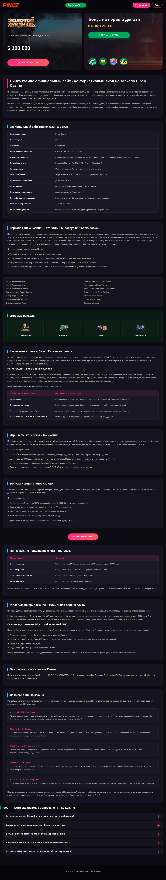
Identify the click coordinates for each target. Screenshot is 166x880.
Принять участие (28, 62)
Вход (157, 5)
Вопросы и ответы (91, 303)
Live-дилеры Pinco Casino (17, 299)
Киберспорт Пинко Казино (17, 296)
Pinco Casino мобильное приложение (99, 288)
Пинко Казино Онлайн (15, 281)
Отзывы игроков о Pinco (16, 303)
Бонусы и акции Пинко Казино (19, 292)
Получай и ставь (109, 35)
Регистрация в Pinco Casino (95, 285)
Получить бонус (83, 537)
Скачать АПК (74, 5)
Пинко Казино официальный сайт (98, 281)
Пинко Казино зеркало (15, 285)
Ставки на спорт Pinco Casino (96, 292)
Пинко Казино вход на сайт (17, 288)
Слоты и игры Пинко (92, 299)
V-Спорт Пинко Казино (93, 296)
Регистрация (141, 5)
